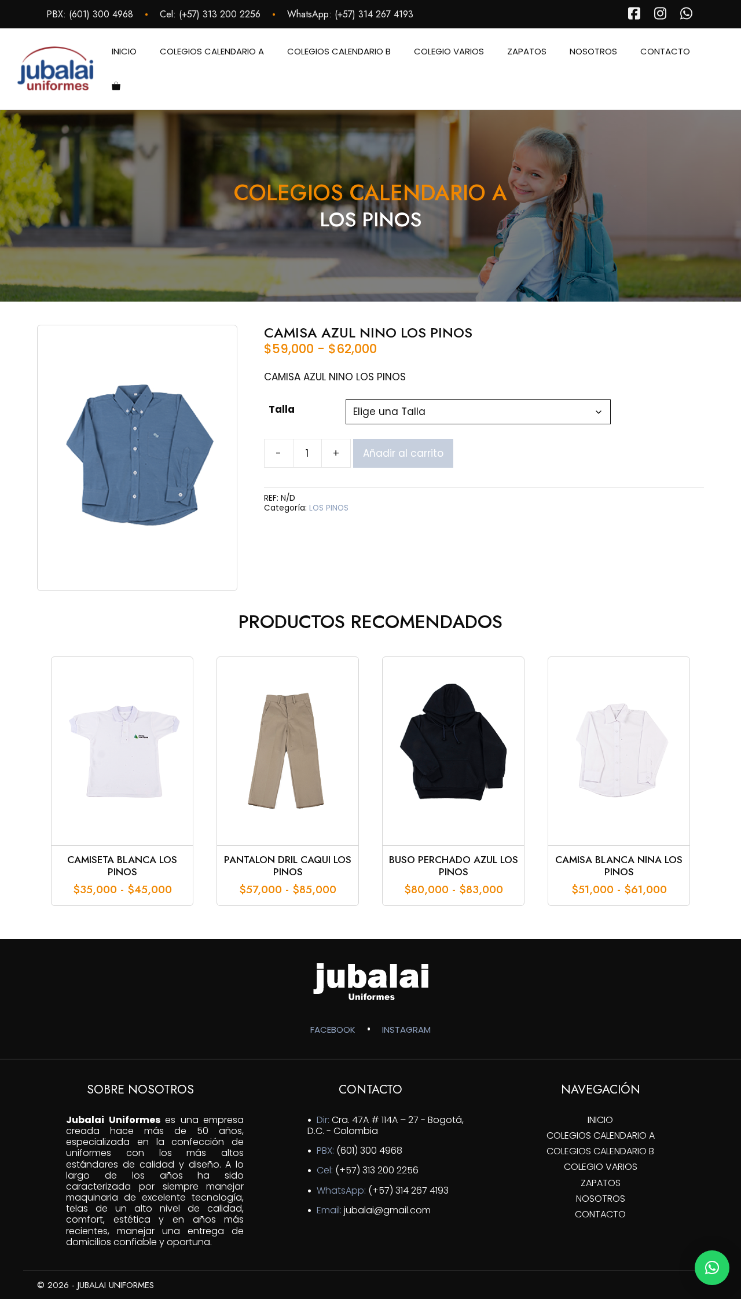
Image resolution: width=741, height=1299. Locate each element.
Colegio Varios (449, 51)
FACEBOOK (332, 1029)
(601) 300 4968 (101, 14)
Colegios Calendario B (339, 51)
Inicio (124, 51)
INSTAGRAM (406, 1029)
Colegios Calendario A (212, 51)
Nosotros (593, 51)
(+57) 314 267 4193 (374, 14)
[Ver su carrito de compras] (116, 86)
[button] (712, 1267)
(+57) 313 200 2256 (220, 14)
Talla (282, 409)
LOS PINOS (329, 507)
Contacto (665, 51)
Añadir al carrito (403, 453)
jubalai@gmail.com (387, 1210)
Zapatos (526, 51)
